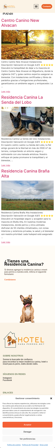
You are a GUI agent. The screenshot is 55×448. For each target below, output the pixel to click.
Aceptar (27, 424)
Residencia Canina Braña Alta (25, 173)
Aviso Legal (44, 445)
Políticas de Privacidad (30, 445)
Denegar (27, 432)
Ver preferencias (27, 439)
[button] (51, 398)
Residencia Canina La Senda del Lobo (22, 100)
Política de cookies (14, 445)
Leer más (5, 91)
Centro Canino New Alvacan (20, 23)
